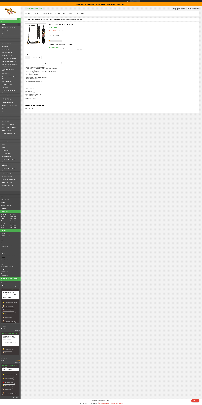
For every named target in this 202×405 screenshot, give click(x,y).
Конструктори (5, 49)
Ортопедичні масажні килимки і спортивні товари (9, 65)
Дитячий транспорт (7, 43)
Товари (3, 24)
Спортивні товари (6, 153)
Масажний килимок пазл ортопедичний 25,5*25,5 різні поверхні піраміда (9, 338)
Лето (3, 112)
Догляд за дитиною (7, 55)
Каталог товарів (6, 190)
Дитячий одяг (5, 121)
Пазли (3, 147)
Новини (3, 193)
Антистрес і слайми (7, 30)
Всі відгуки (15, 397)
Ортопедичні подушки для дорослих (8, 160)
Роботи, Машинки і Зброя (8, 27)
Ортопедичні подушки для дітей (8, 169)
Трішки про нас (5, 199)
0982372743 (120, 4)
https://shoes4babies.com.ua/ (8, 261)
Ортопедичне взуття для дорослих (8, 91)
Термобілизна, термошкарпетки (6, 98)
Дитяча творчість (6, 138)
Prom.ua (108, 400)
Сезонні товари (6, 37)
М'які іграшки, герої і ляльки (9, 61)
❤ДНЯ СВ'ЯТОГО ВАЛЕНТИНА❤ (9, 179)
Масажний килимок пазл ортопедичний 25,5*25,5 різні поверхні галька (9, 342)
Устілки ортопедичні (7, 84)
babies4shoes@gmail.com (7, 266)
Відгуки (3, 202)
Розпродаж (4, 208)
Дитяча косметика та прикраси (7, 186)
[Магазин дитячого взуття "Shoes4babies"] (10, 11)
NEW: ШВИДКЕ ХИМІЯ (7, 52)
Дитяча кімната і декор (8, 115)
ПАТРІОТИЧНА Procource (8, 124)
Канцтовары (5, 87)
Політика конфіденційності (117, 403)
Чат (197, 401)
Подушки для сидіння (7, 173)
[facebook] (25, 54)
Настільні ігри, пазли (7, 95)
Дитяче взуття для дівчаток (9, 127)
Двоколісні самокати (55, 19)
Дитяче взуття (5, 34)
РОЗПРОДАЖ (5, 40)
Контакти (57, 13)
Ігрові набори (5, 73)
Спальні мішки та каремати (9, 58)
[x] (27, 54)
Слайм (3, 144)
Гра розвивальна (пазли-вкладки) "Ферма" (8, 296)
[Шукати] (19, 19)
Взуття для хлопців (6, 130)
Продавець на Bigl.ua (101, 402)
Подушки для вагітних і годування (7, 164)
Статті (2, 196)
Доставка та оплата (6, 205)
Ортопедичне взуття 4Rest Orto (9, 77)
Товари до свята (6, 150)
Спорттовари (5, 108)
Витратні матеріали (7, 182)
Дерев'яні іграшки (6, 81)
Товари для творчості (7, 102)
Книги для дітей (6, 46)
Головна (27, 13)
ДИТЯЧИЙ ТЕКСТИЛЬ (7, 176)
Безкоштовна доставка (56, 40)
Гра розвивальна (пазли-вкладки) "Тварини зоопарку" (9, 293)
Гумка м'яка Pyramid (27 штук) (10, 369)
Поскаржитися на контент (104, 403)
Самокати (45, 19)
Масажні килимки (6, 156)
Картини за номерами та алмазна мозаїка (8, 134)
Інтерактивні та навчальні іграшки (8, 69)
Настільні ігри (5, 141)
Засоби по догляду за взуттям (9, 105)
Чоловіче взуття (6, 118)
